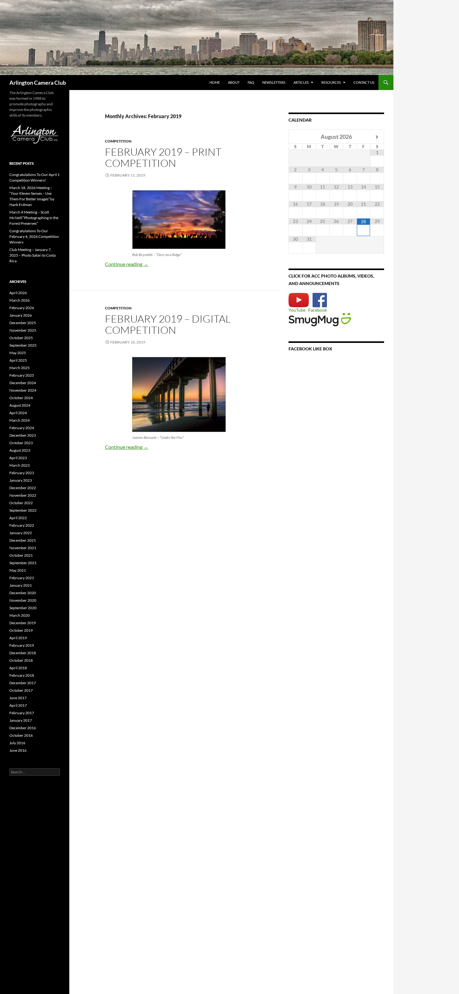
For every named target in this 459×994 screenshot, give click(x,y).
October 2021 (21, 555)
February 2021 (21, 577)
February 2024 (21, 427)
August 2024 (19, 405)
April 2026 (18, 292)
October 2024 (21, 397)
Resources (331, 82)
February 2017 (21, 712)
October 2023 (21, 442)
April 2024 (18, 412)
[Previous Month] (296, 137)
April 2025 (18, 360)
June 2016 (18, 750)
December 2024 (22, 382)
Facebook (317, 310)
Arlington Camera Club (37, 82)
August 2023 (19, 450)
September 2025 (23, 345)
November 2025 (22, 330)
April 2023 (18, 457)
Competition (118, 141)
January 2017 (20, 720)
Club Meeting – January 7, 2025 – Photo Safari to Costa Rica (32, 255)
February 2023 (21, 472)
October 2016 (21, 735)
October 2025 (21, 337)
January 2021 (20, 585)
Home (215, 82)
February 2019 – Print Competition (163, 157)
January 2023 (20, 480)
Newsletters (273, 82)
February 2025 (21, 375)
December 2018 (22, 652)
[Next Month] (377, 137)
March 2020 (19, 615)
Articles (301, 82)
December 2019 (22, 622)
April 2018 (18, 667)
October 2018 (21, 660)
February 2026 (21, 307)
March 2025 (19, 367)
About (233, 82)
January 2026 (20, 315)
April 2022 (18, 517)
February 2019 (21, 645)
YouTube (297, 310)
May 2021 (17, 570)
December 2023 (22, 435)
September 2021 (23, 562)
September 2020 (23, 607)
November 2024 (22, 390)
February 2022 (21, 525)
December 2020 (22, 592)
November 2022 (22, 495)
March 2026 (19, 300)
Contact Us (363, 82)
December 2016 (22, 727)
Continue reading (126, 264)
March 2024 (19, 420)
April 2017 (18, 705)
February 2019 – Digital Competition (168, 324)
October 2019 (21, 630)
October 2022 (21, 502)
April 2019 (18, 637)
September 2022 (23, 510)
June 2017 (18, 697)
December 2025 (22, 322)
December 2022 (22, 487)
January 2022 (20, 532)
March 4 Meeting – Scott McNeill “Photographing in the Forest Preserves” (33, 218)
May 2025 (17, 352)
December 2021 (22, 540)
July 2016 (17, 742)
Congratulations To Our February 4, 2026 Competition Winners (34, 236)
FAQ (251, 82)
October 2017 (21, 690)
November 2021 (22, 547)
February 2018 (21, 675)
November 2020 (22, 600)
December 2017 (22, 682)
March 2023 (19, 465)
